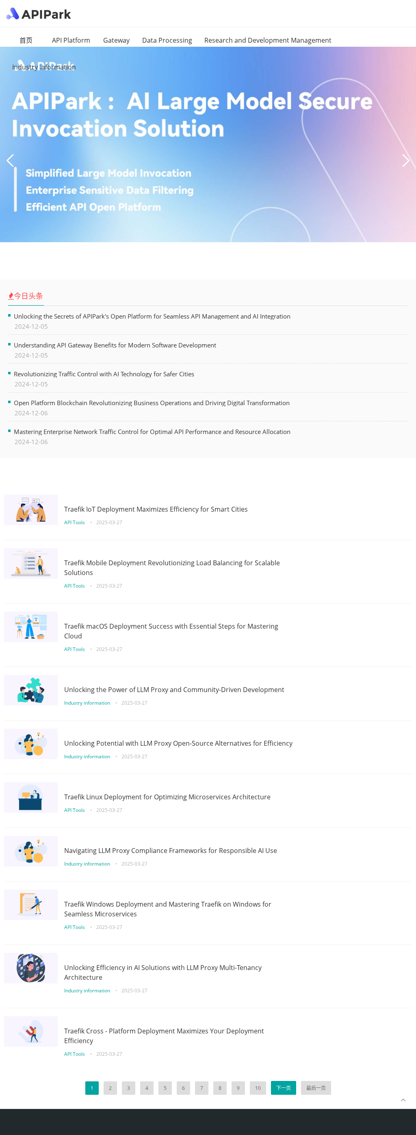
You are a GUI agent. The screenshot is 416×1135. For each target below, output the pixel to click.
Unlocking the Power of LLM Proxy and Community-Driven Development (174, 689)
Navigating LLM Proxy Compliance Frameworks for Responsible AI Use (170, 850)
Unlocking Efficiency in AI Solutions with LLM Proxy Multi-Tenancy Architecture (163, 972)
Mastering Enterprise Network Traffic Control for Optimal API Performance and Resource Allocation (152, 431)
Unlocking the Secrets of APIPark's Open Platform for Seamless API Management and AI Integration (152, 316)
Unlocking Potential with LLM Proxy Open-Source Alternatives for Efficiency (178, 743)
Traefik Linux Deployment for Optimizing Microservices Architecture (167, 796)
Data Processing (167, 40)
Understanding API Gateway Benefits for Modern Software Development (115, 345)
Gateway (116, 40)
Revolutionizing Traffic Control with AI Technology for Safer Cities (104, 374)
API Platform (71, 40)
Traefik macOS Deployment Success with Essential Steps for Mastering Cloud (171, 631)
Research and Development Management (268, 40)
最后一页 (316, 1088)
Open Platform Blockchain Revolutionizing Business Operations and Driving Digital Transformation (152, 402)
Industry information (44, 67)
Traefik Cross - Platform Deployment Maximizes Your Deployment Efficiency (164, 1035)
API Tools (75, 522)
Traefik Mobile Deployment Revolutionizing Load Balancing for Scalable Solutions (172, 567)
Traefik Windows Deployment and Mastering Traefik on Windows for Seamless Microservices (167, 909)
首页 (26, 40)
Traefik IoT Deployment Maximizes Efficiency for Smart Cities (156, 509)
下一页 (283, 1088)
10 (258, 1088)
